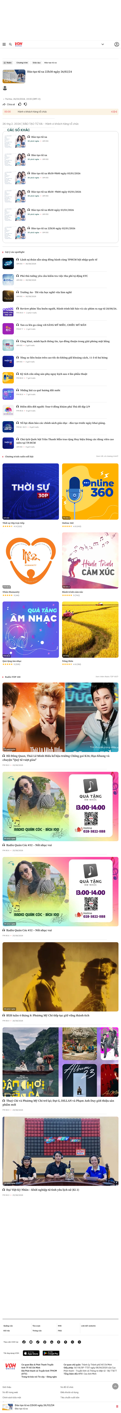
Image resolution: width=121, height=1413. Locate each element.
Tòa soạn (36, 1326)
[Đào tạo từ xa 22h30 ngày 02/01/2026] (15, 233)
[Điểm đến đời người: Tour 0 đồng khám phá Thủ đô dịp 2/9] (8, 410)
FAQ (60, 1331)
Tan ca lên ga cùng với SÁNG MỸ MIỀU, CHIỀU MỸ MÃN (53, 325)
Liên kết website (88, 1326)
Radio (9, 63)
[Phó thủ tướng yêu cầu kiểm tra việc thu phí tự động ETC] (8, 279)
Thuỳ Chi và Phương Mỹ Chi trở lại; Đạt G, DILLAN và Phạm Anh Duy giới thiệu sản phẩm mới (58, 1103)
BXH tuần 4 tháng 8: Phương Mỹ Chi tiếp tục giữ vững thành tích (47, 1015)
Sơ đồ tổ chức (66, 1387)
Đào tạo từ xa (50, 63)
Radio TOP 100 (12, 676)
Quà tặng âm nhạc (12, 661)
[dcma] (65, 1342)
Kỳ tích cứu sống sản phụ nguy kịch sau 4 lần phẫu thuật (53, 374)
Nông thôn (67, 661)
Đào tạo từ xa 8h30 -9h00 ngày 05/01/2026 (56, 191)
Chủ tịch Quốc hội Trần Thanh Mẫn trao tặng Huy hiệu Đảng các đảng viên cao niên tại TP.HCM (65, 440)
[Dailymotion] (79, 1342)
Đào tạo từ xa (39, 137)
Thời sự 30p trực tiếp (13, 523)
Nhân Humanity (11, 591)
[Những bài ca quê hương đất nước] (8, 394)
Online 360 (68, 523)
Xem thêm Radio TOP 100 (106, 676)
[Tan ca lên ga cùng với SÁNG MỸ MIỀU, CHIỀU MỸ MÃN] (8, 328)
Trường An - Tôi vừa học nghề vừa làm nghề (46, 292)
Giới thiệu (7, 1387)
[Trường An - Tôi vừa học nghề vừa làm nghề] (8, 296)
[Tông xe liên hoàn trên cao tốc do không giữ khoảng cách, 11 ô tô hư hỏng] (8, 361)
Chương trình (22, 63)
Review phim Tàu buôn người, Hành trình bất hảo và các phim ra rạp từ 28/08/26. (68, 308)
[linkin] (51, 1342)
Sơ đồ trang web (10, 1392)
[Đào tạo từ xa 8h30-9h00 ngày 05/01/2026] (15, 178)
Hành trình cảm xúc (72, 591)
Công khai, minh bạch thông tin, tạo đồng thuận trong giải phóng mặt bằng (65, 341)
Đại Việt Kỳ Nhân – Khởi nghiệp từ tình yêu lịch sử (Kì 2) (42, 1190)
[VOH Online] (19, 44)
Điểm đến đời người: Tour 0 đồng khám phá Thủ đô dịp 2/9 (55, 406)
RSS (59, 1326)
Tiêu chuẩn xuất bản (69, 1397)
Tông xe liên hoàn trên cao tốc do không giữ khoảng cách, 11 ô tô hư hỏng (64, 357)
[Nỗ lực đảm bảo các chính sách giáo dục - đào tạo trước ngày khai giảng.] (8, 426)
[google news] (58, 1342)
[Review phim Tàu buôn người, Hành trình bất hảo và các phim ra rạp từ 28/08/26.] (8, 312)
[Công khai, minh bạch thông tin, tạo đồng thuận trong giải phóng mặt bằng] (8, 345)
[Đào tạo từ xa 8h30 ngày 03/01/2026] (15, 214)
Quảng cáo (8, 1326)
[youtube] (30, 1342)
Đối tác (6, 1331)
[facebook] (23, 1342)
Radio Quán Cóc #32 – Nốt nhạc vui (29, 845)
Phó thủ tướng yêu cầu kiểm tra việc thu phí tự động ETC (54, 276)
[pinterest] (44, 1342)
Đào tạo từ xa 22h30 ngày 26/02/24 (34, 1405)
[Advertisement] (60, 1255)
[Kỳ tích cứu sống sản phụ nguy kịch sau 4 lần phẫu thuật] (8, 377)
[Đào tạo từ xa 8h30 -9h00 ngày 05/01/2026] (15, 196)
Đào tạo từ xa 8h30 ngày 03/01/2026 (52, 210)
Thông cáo (37, 1331)
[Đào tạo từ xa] (15, 141)
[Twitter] (72, 1342)
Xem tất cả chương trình (106, 456)
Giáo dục (37, 63)
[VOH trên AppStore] (31, 1353)
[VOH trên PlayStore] (51, 1353)
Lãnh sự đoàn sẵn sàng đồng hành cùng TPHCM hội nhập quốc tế (58, 259)
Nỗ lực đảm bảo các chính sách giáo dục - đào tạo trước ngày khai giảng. (63, 423)
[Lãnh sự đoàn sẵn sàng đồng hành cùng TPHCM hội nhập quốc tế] (8, 263)
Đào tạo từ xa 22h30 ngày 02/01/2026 (53, 228)
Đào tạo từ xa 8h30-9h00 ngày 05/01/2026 (56, 173)
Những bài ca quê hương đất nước (40, 390)
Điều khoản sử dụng (69, 1392)
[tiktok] (37, 1342)
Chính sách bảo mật (12, 1397)
